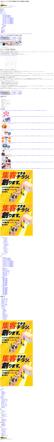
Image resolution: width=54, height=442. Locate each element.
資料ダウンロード (5, 319)
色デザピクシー (6, 248)
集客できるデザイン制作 (5, 268)
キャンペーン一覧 (5, 313)
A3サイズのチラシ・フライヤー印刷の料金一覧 (8, 260)
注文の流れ (4, 26)
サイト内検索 (1, 386)
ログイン (1, 12)
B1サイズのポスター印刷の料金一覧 (7, 258)
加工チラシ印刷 (3, 407)
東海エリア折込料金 (5, 281)
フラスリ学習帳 (6, 252)
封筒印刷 (3, 403)
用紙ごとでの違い (4, 425)
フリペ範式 (5, 238)
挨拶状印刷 (3, 402)
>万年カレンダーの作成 (13, 37)
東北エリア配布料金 (5, 288)
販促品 (3, 242)
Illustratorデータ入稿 (5, 315)
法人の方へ (4, 312)
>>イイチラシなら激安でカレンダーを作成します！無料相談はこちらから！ (8, 55)
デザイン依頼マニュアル (4, 416)
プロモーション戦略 (4, 429)
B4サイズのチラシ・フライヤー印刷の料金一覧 (8, 262)
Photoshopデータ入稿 (5, 316)
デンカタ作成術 (6, 241)
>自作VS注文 (14, 38)
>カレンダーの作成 (13, 91)
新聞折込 (3, 27)
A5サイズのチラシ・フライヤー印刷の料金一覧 (8, 20)
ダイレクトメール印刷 (4, 302)
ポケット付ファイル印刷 (4, 304)
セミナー (3, 254)
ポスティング (3, 28)
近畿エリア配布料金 (5, 291)
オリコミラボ (5, 239)
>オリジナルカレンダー (19, 38)
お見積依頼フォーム (4, 433)
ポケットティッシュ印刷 (4, 405)
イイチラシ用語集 (4, 431)
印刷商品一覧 (3, 398)
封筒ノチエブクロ (6, 245)
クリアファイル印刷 (4, 404)
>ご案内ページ (20, 39)
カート (3, 3)
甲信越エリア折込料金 (5, 280)
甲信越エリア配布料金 (5, 289)
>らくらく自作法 (20, 37)
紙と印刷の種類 (3, 423)
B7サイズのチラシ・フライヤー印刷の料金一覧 (8, 23)
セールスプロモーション (4, 237)
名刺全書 (5, 240)
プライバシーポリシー (4, 434)
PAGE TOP (2, 439)
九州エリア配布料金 (5, 293)
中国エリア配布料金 (5, 292)
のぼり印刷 (3, 406)
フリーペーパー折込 (4, 411)
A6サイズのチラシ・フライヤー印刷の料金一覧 (8, 21)
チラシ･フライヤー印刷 (4, 14)
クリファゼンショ (6, 243)
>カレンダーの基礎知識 (19, 93)
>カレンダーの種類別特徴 (19, 91)
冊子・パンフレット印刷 (4, 400)
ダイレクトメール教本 (6, 244)
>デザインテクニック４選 (13, 39)
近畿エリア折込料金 (5, 282)
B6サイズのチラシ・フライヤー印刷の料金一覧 (8, 22)
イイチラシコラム (5, 318)
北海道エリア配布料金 (5, 287)
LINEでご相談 (2, 8)
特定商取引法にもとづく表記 (5, 435)
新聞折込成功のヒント (5, 285)
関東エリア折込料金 (5, 279)
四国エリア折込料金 (5, 283)
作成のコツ (1, 256)
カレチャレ (5, 246)
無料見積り (1, 11)
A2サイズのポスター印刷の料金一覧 (7, 16)
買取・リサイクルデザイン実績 (6, 270)
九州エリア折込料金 (5, 284)
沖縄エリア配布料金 (5, 294)
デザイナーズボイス (5, 276)
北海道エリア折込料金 (5, 278)
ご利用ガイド (3, 24)
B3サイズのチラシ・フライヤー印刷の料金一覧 (8, 18)
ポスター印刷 (3, 300)
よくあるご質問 (4, 311)
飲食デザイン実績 (5, 272)
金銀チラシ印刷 (3, 306)
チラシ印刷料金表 (5, 310)
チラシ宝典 (5, 250)
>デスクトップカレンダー (13, 93)
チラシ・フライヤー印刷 (4, 298)
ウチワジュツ (5, 247)
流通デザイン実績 (5, 274)
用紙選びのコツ (3, 424)
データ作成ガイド (5, 25)
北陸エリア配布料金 (5, 290)
